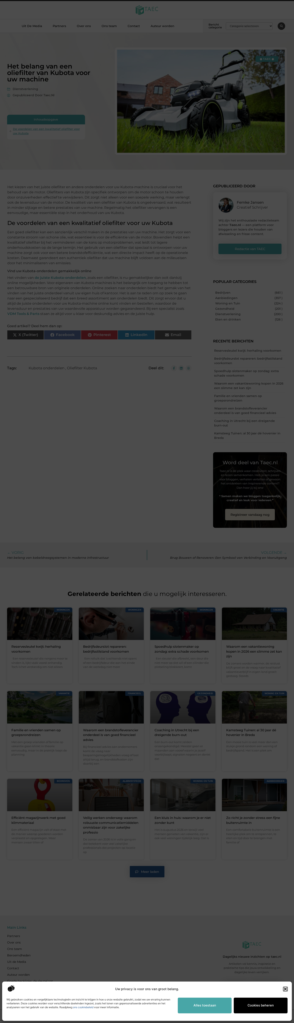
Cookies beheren (261, 1005)
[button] (285, 989)
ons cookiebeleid (83, 1007)
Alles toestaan (204, 1005)
